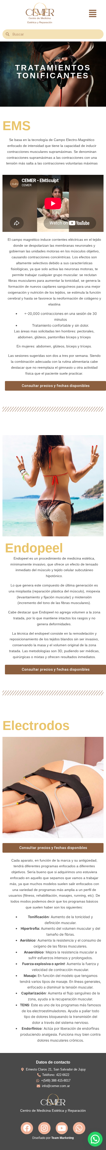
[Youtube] (62, 1128)
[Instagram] (44, 1128)
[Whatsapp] (79, 1128)
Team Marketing (62, 1138)
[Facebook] (27, 1128)
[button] (92, 13)
